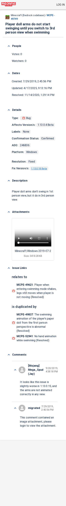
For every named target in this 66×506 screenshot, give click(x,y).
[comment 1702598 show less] (15, 408)
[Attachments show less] (8, 212)
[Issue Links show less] (8, 268)
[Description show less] (8, 180)
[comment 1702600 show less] (15, 369)
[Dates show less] (8, 73)
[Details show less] (8, 110)
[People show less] (8, 46)
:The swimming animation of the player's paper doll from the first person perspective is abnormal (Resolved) (35, 322)
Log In (60, 4)
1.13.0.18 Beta (39, 168)
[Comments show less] (8, 354)
